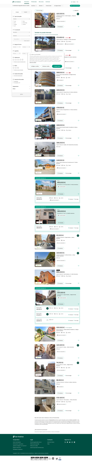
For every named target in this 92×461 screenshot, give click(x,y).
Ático (24, 21)
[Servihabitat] (15, 1)
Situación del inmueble (19, 79)
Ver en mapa (68, 50)
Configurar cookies (35, 66)
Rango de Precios (17, 44)
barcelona (34, 5)
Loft (15, 25)
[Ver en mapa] (74, 199)
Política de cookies (33, 62)
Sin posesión (16, 82)
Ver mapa (76, 199)
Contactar (61, 26)
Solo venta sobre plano (18, 75)
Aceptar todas (57, 66)
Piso (15, 22)
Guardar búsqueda (75, 5)
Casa (15, 21)
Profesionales (34, 1)
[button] (21, 86)
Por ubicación (17, 29)
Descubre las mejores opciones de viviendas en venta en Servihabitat (47, 431)
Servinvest (48, 1)
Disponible (16, 81)
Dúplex (15, 24)
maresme (41, 5)
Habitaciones (17, 57)
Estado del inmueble (18, 73)
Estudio (24, 24)
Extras (14, 88)
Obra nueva (41, 1)
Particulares (26, 1)
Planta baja (25, 22)
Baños (15, 65)
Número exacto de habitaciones (20, 61)
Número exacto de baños (18, 70)
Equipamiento (15, 86)
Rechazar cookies (46, 66)
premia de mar (49, 5)
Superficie (16, 51)
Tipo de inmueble (17, 16)
